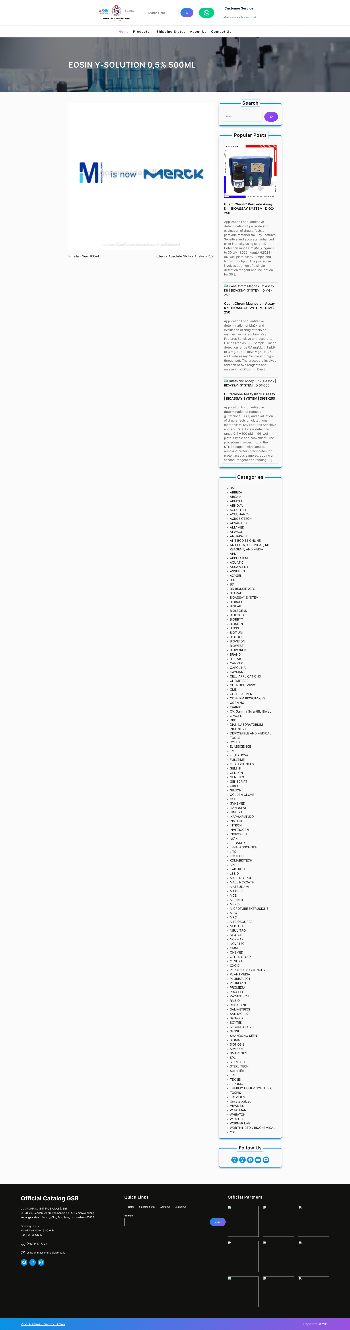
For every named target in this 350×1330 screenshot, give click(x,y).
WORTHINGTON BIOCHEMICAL (252, 1128)
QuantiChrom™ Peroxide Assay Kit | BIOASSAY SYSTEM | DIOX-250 (249, 208)
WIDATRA (237, 1119)
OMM (234, 948)
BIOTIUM (236, 632)
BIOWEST (237, 646)
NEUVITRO (238, 930)
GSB (233, 799)
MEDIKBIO (237, 900)
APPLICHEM (239, 558)
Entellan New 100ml (83, 256)
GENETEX (237, 777)
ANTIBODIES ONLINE (245, 540)
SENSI (234, 1031)
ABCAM (235, 497)
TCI (232, 1075)
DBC (233, 720)
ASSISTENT (238, 571)
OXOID (235, 965)
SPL (233, 1057)
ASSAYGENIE (239, 567)
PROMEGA (237, 987)
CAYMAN (236, 672)
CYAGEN (236, 716)
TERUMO (236, 1084)
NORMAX (237, 939)
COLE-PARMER (241, 694)
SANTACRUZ (239, 1014)
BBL (233, 580)
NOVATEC (237, 944)
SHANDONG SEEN (243, 1036)
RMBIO (235, 1000)
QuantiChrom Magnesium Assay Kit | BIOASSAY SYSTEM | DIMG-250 (249, 308)
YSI (232, 1132)
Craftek (235, 707)
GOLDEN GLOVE (242, 795)
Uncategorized (240, 1101)
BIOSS (234, 628)
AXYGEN (236, 575)
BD (232, 584)
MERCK (235, 904)
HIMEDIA (236, 812)
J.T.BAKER (237, 843)
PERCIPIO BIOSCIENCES (247, 970)
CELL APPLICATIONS (245, 676)
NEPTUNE (237, 926)
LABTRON (237, 869)
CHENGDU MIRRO (243, 685)
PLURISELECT (240, 979)
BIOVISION (237, 641)
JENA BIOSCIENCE (243, 847)
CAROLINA (238, 667)
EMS (233, 751)
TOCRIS (235, 1092)
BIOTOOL (236, 637)
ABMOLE (236, 501)
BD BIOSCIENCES (242, 589)
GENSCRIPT (238, 781)
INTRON (236, 825)
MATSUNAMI (239, 887)
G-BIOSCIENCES (242, 764)
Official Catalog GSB (50, 1198)
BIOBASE (236, 602)
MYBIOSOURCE (241, 922)
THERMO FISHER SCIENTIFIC (251, 1088)
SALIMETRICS (240, 1009)
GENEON (236, 773)
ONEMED (236, 952)
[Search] (186, 12)
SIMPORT (237, 1049)
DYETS (235, 742)
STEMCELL (238, 1062)
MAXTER (236, 891)
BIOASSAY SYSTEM (244, 597)
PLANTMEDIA (240, 974)
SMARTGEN (238, 1053)
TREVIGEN (237, 1097)
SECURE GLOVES (242, 1027)
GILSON (236, 790)
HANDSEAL (238, 808)
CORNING (237, 703)
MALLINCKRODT (242, 878)
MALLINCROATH (242, 882)
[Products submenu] (151, 31)
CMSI (234, 689)
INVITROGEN (239, 830)
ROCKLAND (238, 1005)
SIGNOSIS (237, 1044)
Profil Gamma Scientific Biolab (43, 1324)
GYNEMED (237, 803)
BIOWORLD (238, 650)
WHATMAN (238, 1110)
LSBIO (234, 873)
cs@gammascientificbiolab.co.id (239, 17)
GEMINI (235, 768)
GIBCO (235, 786)
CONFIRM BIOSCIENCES (247, 698)
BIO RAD (236, 593)
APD (233, 554)
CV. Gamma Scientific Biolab (250, 711)
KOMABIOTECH (241, 860)
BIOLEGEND (238, 611)
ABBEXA (236, 492)
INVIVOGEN (238, 834)
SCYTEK (236, 1022)
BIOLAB (235, 606)
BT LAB (235, 659)
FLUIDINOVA (239, 755)
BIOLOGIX (237, 615)
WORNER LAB (240, 1123)
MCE (233, 895)
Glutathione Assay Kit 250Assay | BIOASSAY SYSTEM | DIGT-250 (249, 396)
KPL (233, 865)
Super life (237, 1071)
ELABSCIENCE (240, 746)
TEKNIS (235, 1079)
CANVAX (236, 663)
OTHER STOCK (241, 957)
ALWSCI (236, 532)
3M (232, 488)
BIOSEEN (236, 624)
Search (128, 1215)
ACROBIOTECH (241, 518)
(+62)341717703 (37, 1243)
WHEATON (238, 1114)
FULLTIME (237, 759)
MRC (233, 917)
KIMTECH (237, 856)
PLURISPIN (238, 983)
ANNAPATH (238, 536)
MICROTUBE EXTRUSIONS (249, 908)
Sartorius (236, 1018)
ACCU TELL (238, 510)
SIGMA (235, 1040)
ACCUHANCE (240, 514)
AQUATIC (237, 562)
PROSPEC (237, 992)
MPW (234, 913)
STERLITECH (239, 1066)
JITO (233, 852)
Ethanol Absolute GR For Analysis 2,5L (185, 256)
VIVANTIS (237, 1106)
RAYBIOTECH (239, 996)
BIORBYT (236, 619)
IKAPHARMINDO (242, 816)
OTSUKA (236, 961)
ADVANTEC (238, 523)
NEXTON (236, 935)
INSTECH (236, 821)
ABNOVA (236, 505)
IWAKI (234, 838)
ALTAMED (237, 527)
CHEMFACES (239, 681)
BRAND (235, 654)
